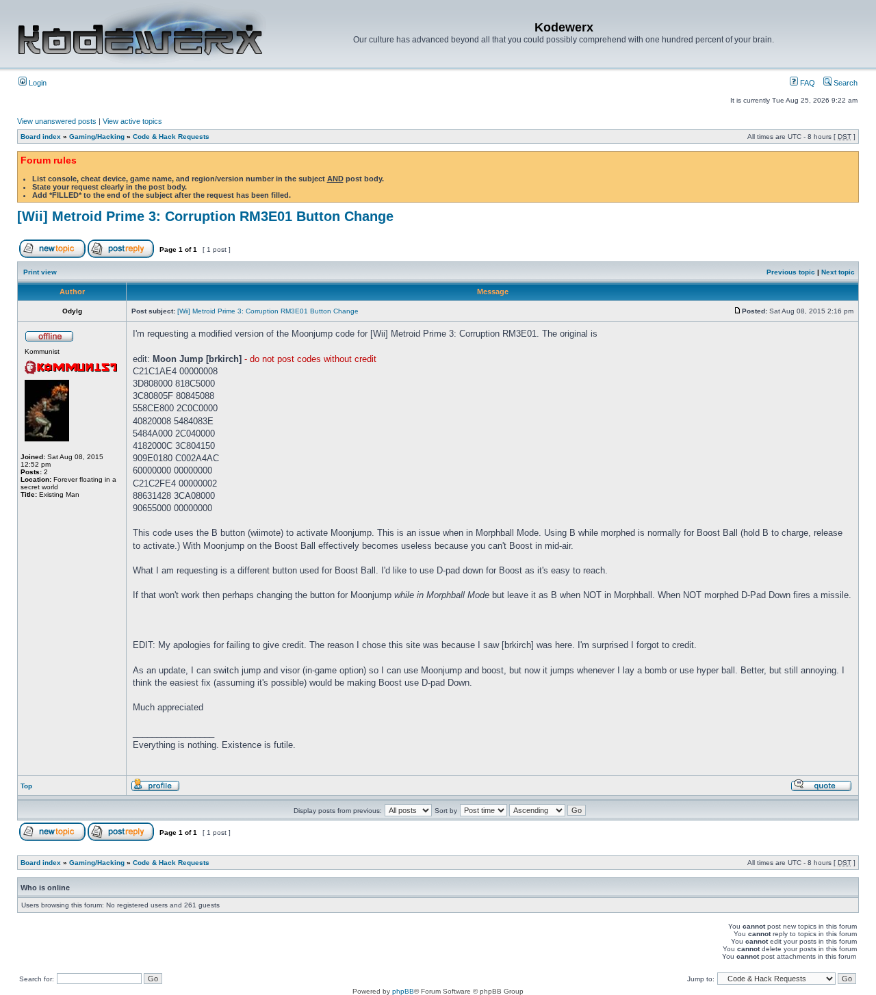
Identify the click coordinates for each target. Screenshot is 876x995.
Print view (40, 272)
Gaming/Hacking (97, 136)
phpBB (403, 991)
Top (26, 786)
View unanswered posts (56, 121)
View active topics (132, 121)
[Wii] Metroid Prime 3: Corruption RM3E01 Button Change (205, 216)
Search (845, 83)
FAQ (806, 83)
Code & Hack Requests (171, 136)
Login (37, 83)
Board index (41, 136)
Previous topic (790, 272)
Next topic (838, 272)
